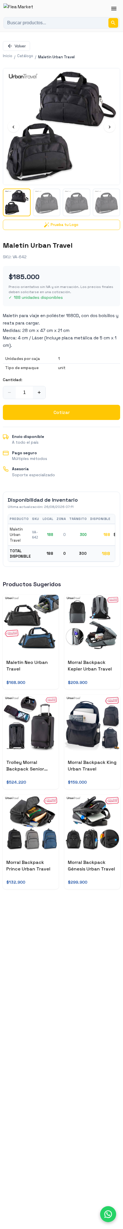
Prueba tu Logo (64, 224)
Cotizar (61, 412)
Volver (20, 46)
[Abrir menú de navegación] (114, 8)
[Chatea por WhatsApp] (108, 1214)
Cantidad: (12, 379)
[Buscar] (113, 23)
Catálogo (25, 55)
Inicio (7, 55)
